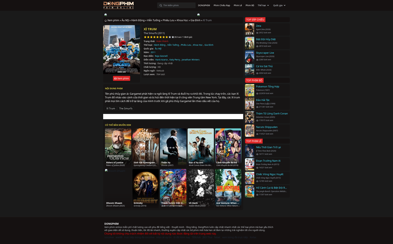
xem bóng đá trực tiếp (235, 237)
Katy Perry (174, 59)
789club (196, 237)
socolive (109, 237)
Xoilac (253, 237)
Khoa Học (198, 44)
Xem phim (123, 78)
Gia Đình (208, 44)
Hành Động (159, 44)
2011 (153, 52)
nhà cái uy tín (164, 237)
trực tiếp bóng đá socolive (139, 237)
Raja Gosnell (161, 55)
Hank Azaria (161, 59)
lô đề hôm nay (181, 237)
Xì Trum (150, 29)
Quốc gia (277, 5)
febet (217, 237)
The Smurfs (125, 108)
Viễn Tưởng (173, 44)
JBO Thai (207, 237)
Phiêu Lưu (186, 44)
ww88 (119, 237)
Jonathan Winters (191, 59)
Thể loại (262, 5)
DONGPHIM (111, 223)
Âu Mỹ (158, 48)
